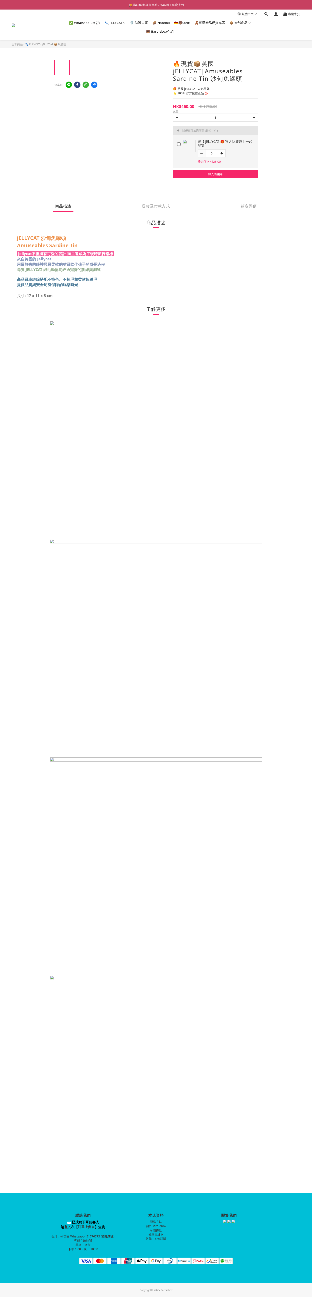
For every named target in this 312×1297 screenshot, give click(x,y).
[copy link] (94, 85)
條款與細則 (156, 1234)
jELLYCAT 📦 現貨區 (54, 44)
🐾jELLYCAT (113, 23)
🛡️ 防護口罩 (139, 23)
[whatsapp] (86, 85)
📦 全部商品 (238, 23)
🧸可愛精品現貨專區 (210, 23)
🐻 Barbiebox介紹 (160, 31)
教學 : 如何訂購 (156, 1239)
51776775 (93, 1236)
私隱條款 (156, 1230)
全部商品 (17, 44)
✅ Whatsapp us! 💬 (84, 23)
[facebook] (77, 85)
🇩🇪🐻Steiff (182, 23)
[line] (69, 85)
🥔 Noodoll (161, 23)
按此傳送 (108, 1236)
